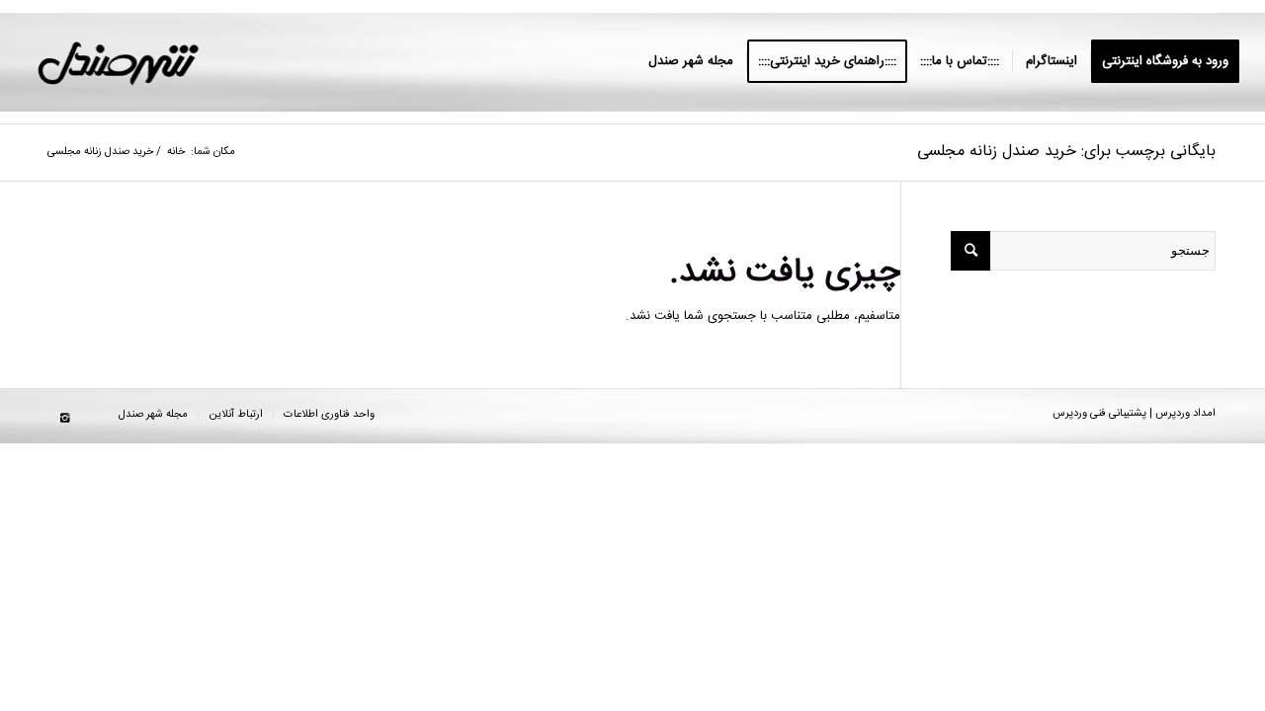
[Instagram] (64, 419)
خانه (176, 152)
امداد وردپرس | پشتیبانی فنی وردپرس (1134, 414)
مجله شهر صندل (153, 415)
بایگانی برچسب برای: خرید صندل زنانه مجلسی (1066, 151)
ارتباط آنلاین (236, 415)
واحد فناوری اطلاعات (329, 415)
